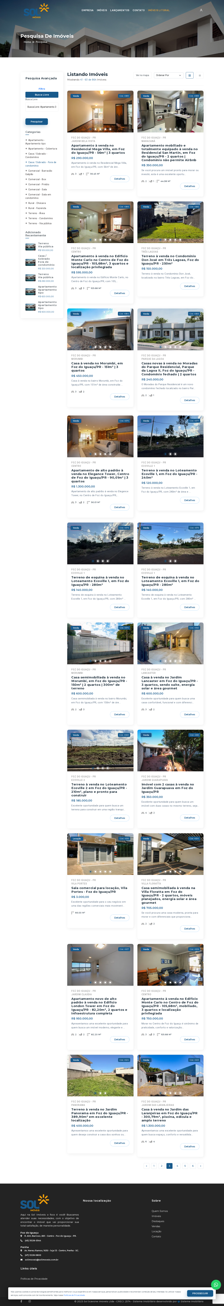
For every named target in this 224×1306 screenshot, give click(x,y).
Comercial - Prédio (38, 184)
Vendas (156, 1226)
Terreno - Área (36, 213)
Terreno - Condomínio (40, 218)
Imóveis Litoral (159, 10)
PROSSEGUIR (200, 1293)
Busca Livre (42, 94)
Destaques (158, 1221)
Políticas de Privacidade (34, 1278)
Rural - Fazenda (37, 208)
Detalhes (119, 178)
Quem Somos (160, 1211)
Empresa (88, 10)
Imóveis (102, 10)
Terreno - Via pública (40, 223)
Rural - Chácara (37, 203)
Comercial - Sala (37, 189)
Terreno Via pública (45, 245)
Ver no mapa (142, 75)
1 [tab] (90, 129)
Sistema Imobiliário (192, 1301)
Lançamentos (119, 10)
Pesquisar (37, 121)
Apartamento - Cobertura (42, 148)
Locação (156, 1231)
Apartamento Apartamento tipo (47, 289)
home (27, 41)
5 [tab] (110, 129)
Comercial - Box (37, 179)
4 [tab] (105, 129)
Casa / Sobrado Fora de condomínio (46, 260)
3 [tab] (100, 129)
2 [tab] (95, 129)
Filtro (42, 88)
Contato (139, 10)
